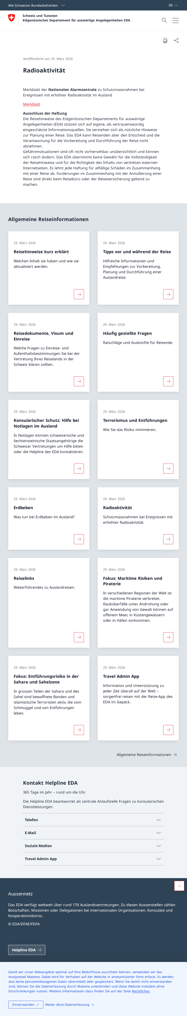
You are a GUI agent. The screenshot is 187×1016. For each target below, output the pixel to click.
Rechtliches (141, 991)
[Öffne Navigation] (175, 20)
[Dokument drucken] (165, 40)
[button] (179, 886)
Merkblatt (31, 104)
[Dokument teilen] (176, 40)
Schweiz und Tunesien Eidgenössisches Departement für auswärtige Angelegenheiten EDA (76, 17)
